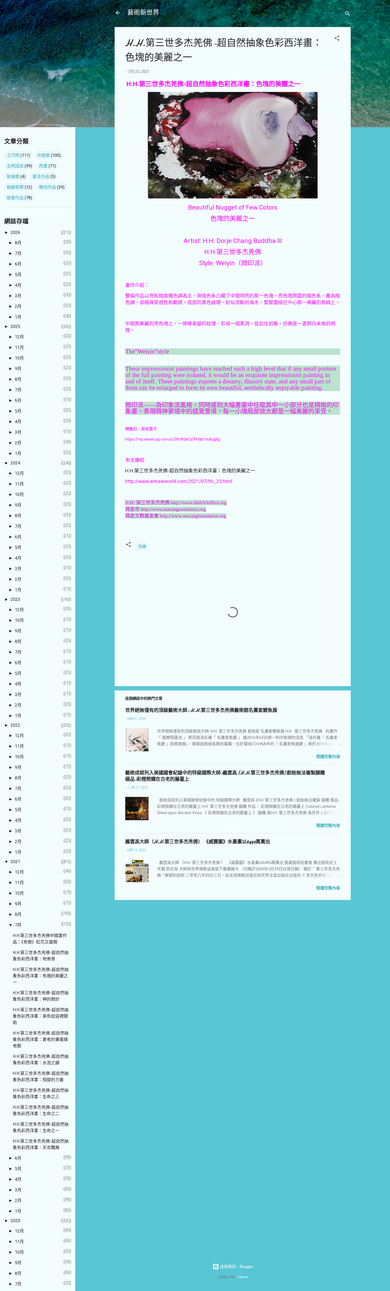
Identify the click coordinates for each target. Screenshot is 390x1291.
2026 (15, 232)
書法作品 (40, 176)
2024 (15, 462)
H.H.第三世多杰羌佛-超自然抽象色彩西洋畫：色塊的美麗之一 (190, 470)
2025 (15, 326)
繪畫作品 (15, 197)
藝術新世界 (143, 12)
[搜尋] (347, 14)
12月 (19, 336)
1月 (18, 317)
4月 (18, 285)
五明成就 (15, 165)
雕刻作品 (47, 187)
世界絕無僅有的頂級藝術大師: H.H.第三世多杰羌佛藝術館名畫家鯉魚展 (201, 710)
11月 (19, 347)
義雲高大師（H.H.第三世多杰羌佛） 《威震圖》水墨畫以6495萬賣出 (197, 842)
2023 (15, 599)
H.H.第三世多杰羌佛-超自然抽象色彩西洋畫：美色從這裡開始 (40, 1016)
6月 (18, 264)
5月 (18, 274)
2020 (15, 1220)
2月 (18, 306)
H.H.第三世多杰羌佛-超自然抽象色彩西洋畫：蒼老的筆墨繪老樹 (40, 1039)
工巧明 (13, 155)
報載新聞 (15, 187)
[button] (337, 39)
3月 (18, 295)
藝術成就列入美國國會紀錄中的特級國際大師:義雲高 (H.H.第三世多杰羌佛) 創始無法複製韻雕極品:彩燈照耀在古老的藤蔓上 (225, 776)
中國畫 (43, 155)
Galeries (243, 1277)
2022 (15, 725)
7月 (18, 253)
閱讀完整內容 (328, 756)
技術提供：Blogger (236, 1266)
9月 (18, 368)
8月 (18, 242)
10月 (19, 358)
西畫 (142, 546)
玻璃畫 (13, 176)
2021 (15, 861)
